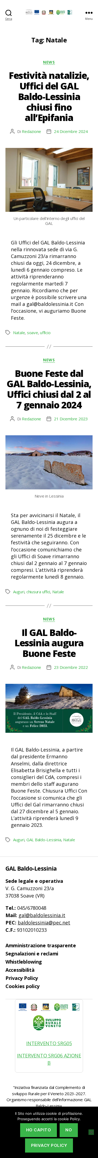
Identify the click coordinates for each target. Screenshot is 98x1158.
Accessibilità (20, 970)
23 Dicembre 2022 (71, 667)
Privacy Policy (21, 978)
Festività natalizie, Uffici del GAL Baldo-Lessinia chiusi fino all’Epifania (49, 96)
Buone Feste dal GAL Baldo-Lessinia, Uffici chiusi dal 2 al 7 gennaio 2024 (49, 389)
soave (32, 332)
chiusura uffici (38, 591)
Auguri (18, 591)
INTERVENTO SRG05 (49, 1043)
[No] (91, 1132)
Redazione (31, 131)
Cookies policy (22, 986)
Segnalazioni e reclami (31, 953)
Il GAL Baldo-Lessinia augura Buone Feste (49, 643)
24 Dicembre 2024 (71, 131)
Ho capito (38, 1129)
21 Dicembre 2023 (71, 418)
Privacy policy (49, 1145)
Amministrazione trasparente (40, 945)
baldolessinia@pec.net (44, 922)
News (49, 62)
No (68, 1129)
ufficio (45, 332)
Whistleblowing (23, 961)
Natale (19, 332)
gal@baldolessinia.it (42, 915)
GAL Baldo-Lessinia (43, 839)
